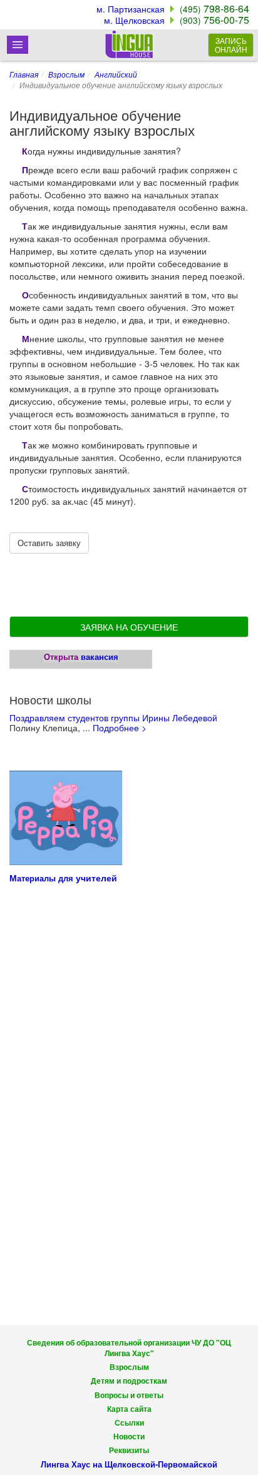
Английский (116, 74)
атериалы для (46, 878)
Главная (23, 74)
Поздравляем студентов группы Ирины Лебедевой (113, 717)
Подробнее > (120, 727)
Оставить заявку (49, 543)
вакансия (99, 656)
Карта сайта (129, 1409)
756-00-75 (214, 20)
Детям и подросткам (129, 1381)
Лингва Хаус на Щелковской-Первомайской (129, 1464)
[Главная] (129, 44)
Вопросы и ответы (129, 1395)
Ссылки (129, 1422)
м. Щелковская (134, 20)
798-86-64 (214, 8)
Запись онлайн (231, 44)
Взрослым (66, 74)
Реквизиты (129, 1450)
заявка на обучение (129, 627)
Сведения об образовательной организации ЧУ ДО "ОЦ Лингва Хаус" (129, 1348)
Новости (129, 1436)
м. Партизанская (130, 9)
